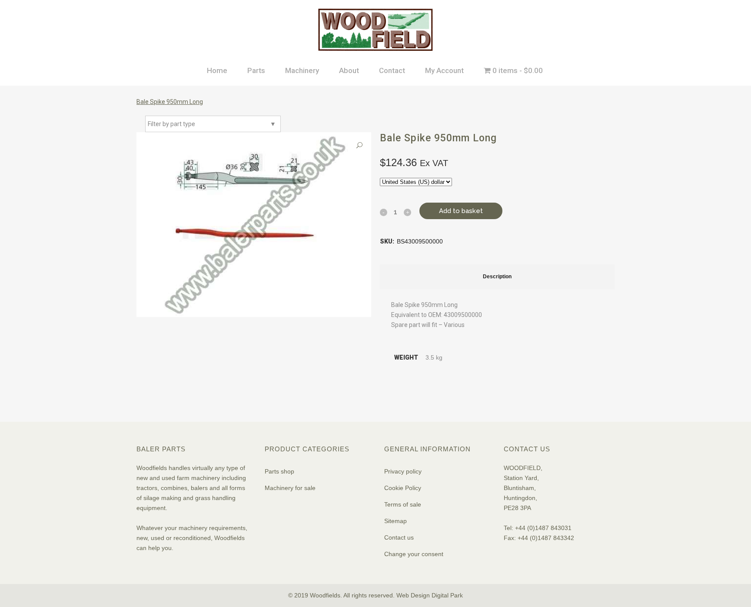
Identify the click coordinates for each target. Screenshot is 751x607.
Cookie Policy (402, 487)
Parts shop (279, 471)
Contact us (399, 537)
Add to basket (461, 211)
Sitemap (395, 520)
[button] (359, 145)
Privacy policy (403, 471)
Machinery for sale (290, 487)
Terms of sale (402, 504)
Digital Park (447, 595)
